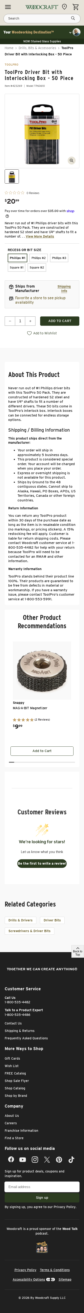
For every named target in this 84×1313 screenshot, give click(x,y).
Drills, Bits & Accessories (37, 48)
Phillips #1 (17, 258)
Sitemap (65, 1279)
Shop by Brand (16, 1096)
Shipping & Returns (20, 1031)
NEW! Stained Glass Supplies (42, 41)
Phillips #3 (59, 258)
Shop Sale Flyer (17, 1081)
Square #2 (37, 267)
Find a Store (14, 1138)
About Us (12, 1116)
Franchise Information (21, 1130)
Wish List (12, 1066)
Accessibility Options (29, 1279)
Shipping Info (64, 289)
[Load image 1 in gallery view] (12, 176)
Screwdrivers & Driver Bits (29, 931)
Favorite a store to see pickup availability (40, 300)
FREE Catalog (15, 1073)
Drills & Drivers (20, 920)
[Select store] (65, 7)
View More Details (40, 236)
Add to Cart (42, 751)
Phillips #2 (39, 258)
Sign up (42, 1197)
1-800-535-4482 (17, 1002)
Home (9, 48)
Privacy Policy (65, 1207)
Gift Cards (12, 1058)
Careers (11, 1123)
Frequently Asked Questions (26, 1038)
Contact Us (13, 1023)
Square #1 (16, 267)
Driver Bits (52, 920)
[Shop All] (8, 7)
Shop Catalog (15, 1088)
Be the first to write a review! (42, 863)
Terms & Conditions (55, 1270)
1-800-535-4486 (17, 1015)
